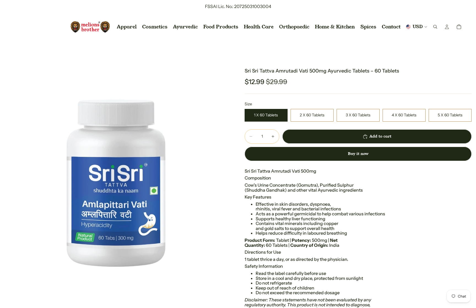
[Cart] (459, 27)
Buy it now (358, 153)
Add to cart (380, 136)
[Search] (435, 27)
